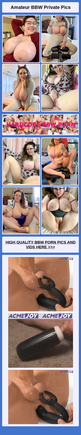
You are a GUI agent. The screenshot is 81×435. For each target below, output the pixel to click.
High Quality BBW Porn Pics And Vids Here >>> (41, 244)
